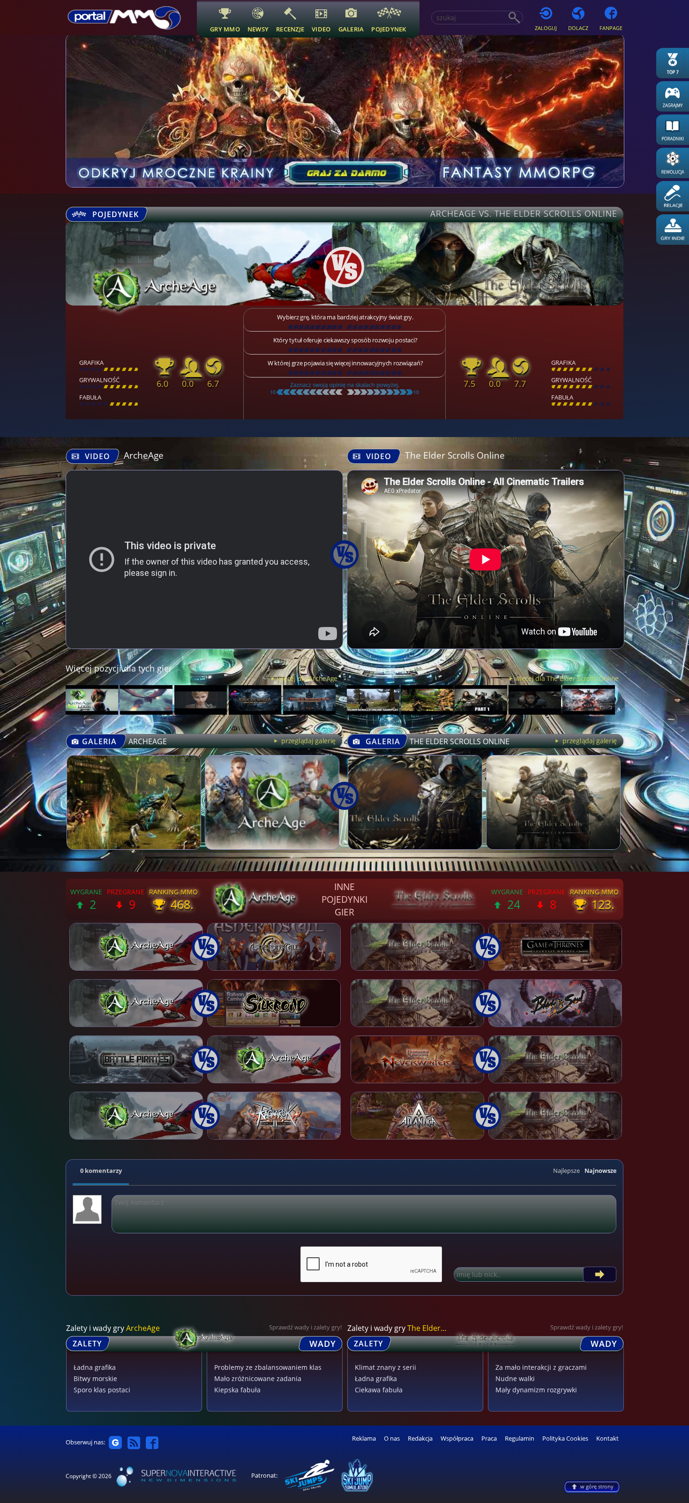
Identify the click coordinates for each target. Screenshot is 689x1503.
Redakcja (420, 1439)
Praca (489, 1439)
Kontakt (607, 1439)
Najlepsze (566, 1170)
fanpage (610, 27)
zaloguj (546, 27)
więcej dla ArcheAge (307, 678)
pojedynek (388, 29)
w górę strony (597, 1486)
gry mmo (225, 29)
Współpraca (457, 1439)
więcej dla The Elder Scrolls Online (567, 678)
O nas (392, 1439)
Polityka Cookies (565, 1439)
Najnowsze (600, 1170)
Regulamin (519, 1439)
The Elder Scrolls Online (455, 455)
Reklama (364, 1439)
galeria (351, 29)
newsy (258, 29)
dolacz (578, 27)
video (321, 29)
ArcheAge (144, 455)
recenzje (290, 29)
